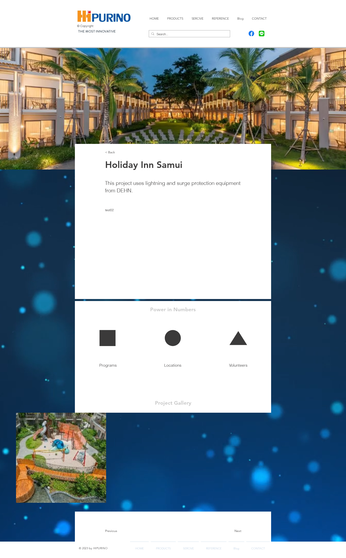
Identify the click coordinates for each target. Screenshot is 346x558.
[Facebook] (251, 33)
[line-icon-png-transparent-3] (261, 33)
